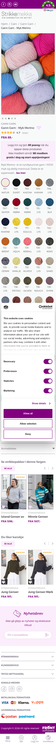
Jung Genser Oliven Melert (10, 592)
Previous (44, 468)
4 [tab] (12, 118)
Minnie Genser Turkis (38, 517)
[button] (48, 7)
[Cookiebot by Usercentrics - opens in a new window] (39, 307)
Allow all (28, 413)
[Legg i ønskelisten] (39, 128)
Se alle (8, 468)
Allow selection (28, 423)
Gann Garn (26, 23)
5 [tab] (15, 118)
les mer (21, 172)
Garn (14, 23)
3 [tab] (9, 118)
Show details (39, 403)
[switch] (48, 371)
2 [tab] (6, 118)
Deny (28, 434)
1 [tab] (2, 118)
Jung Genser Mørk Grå (40, 592)
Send (47, 635)
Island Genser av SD (12, 517)
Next (52, 468)
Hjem (4, 23)
